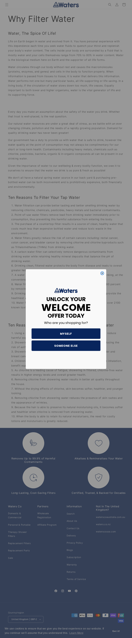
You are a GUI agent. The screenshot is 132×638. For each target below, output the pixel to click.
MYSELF (66, 334)
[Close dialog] (102, 273)
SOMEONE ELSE (66, 346)
